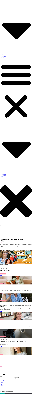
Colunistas (2, 382)
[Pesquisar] (0, 225)
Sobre (1, 388)
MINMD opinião (4, 55)
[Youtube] (4, 375)
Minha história (3, 54)
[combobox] (3, 177)
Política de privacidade (2, 393)
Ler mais (1, 275)
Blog (1, 384)
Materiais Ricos (4, 56)
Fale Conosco (2, 57)
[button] (16, 90)
